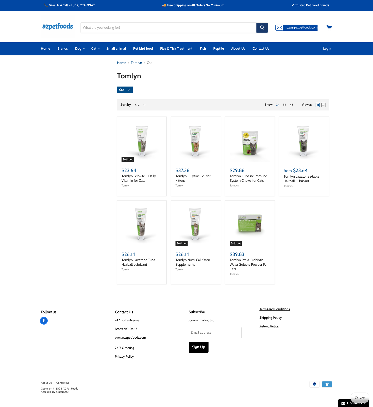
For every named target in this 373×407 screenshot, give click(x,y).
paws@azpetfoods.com (130, 337)
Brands (62, 48)
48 (291, 105)
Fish (203, 48)
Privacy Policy (124, 356)
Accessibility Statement (54, 391)
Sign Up (198, 347)
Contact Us (261, 48)
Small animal (116, 48)
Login (327, 48)
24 (277, 105)
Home (45, 48)
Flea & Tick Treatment (176, 48)
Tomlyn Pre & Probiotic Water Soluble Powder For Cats (249, 264)
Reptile (218, 48)
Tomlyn (136, 63)
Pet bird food (143, 48)
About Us (238, 48)
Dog (78, 48)
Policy (269, 326)
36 (284, 105)
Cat (94, 48)
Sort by (125, 105)
